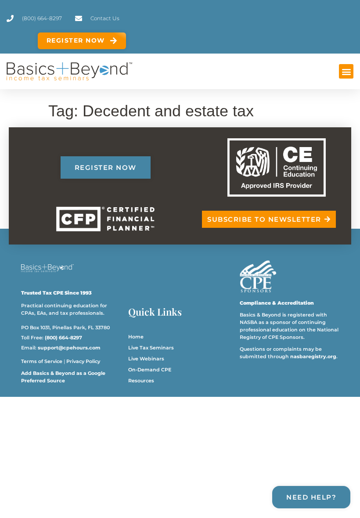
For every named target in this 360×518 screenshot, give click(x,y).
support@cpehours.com (69, 348)
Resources (141, 381)
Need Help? (311, 497)
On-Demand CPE (149, 370)
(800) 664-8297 (63, 338)
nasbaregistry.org (313, 356)
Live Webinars (146, 359)
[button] (346, 71)
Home (136, 337)
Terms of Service (41, 361)
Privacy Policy (83, 361)
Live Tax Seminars (151, 348)
